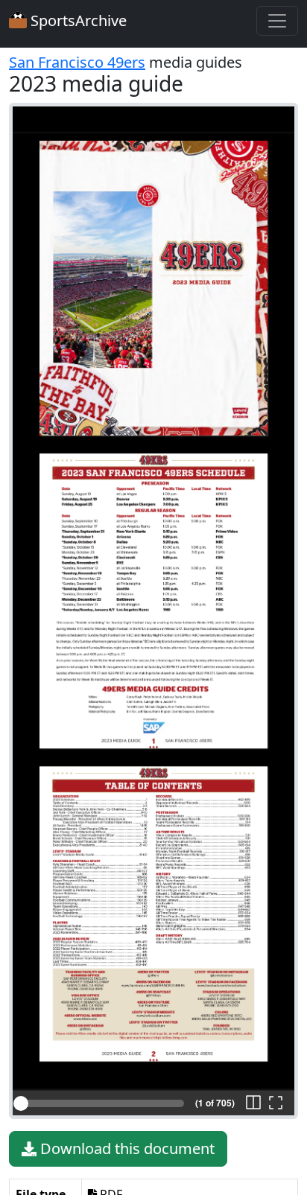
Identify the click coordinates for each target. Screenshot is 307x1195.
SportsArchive (77, 20)
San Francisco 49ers (77, 62)
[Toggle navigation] (277, 21)
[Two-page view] (253, 1103)
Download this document (126, 1148)
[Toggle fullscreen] (276, 1103)
